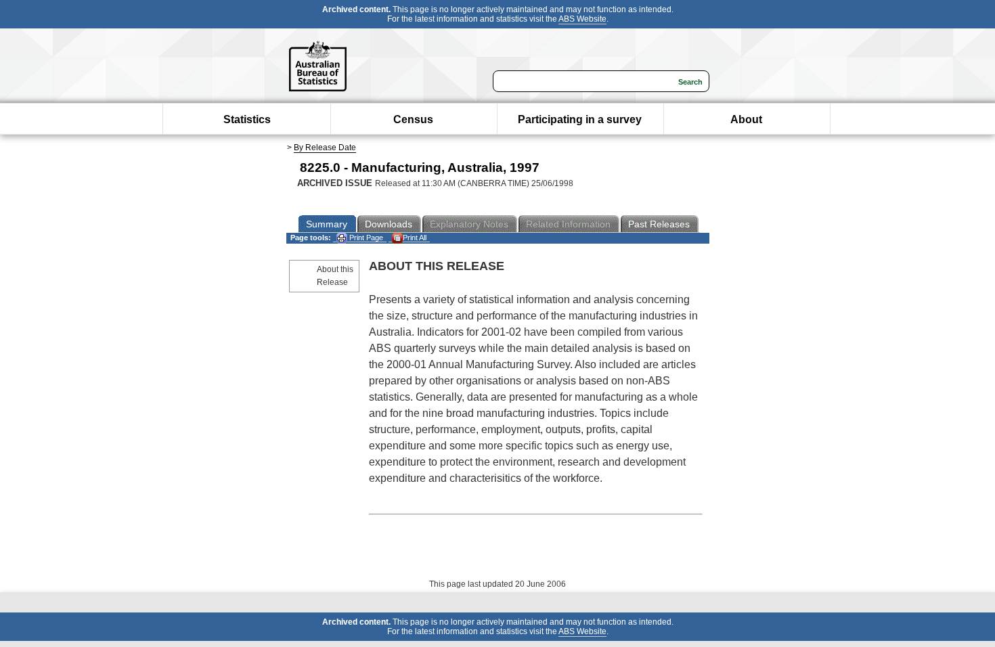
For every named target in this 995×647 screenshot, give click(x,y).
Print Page (365, 237)
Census (413, 119)
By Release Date (325, 147)
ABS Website (582, 19)
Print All (414, 237)
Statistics (247, 119)
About (746, 119)
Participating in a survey (580, 119)
